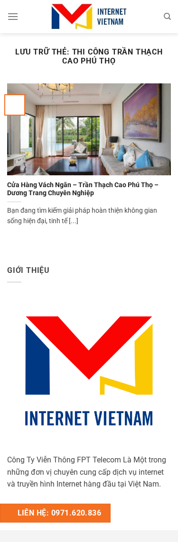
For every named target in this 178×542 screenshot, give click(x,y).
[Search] (167, 17)
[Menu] (13, 16)
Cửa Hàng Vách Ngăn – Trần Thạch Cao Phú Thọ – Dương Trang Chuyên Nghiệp (83, 189)
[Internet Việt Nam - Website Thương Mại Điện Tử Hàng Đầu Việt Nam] (89, 16)
